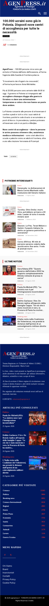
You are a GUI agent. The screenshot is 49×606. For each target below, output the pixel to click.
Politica (19, 266)
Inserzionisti (8, 572)
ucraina (13, 156)
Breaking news (22, 316)
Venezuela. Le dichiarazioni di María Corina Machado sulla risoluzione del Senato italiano (31, 190)
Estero (6, 36)
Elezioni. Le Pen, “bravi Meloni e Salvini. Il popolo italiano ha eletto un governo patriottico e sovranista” (32, 229)
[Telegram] (37, 51)
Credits (30, 601)
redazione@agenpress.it (21, 399)
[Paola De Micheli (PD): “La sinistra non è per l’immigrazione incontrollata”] (9, 289)
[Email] (31, 51)
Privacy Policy (9, 579)
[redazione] (5, 45)
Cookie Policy (9, 583)
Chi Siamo (7, 566)
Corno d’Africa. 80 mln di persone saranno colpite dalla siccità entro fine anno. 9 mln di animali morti (31, 245)
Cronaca (20, 298)
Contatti (6, 576)
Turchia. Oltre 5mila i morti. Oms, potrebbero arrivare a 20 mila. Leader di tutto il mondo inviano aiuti (31, 213)
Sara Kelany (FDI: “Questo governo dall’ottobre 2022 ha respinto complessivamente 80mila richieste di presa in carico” (30, 273)
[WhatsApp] (25, 51)
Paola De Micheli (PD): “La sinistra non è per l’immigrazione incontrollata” (30, 289)
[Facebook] (13, 51)
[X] (19, 51)
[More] (38, 167)
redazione (13, 45)
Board (5, 569)
